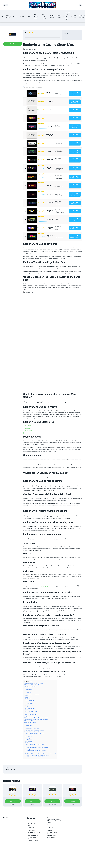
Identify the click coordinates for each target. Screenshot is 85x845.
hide (30, 681)
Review (43, 126)
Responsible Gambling (82, 16)
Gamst (5, 817)
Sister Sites (30, 838)
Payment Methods (52, 16)
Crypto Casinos (59, 16)
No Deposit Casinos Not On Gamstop (34, 833)
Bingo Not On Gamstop (33, 823)
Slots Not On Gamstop (44, 16)
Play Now (12, 44)
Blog (29, 16)
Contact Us (49, 824)
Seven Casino (28, 428)
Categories (49, 822)
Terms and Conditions (51, 837)
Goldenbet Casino (29, 425)
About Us (49, 817)
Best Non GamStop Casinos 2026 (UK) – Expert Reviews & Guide (54, 820)
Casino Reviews (8, 16)
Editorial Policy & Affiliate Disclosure (52, 829)
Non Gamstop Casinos (52, 832)
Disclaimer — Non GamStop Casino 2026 (67, 16)
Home (1, 16)
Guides (15, 16)
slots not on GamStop (44, 586)
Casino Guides (31, 827)
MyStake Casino (28, 430)
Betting (22, 16)
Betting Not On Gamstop (33, 822)
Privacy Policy (74, 16)
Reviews (11, 24)
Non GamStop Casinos (36, 16)
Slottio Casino (28, 433)
